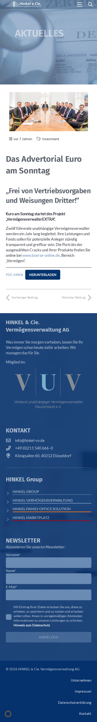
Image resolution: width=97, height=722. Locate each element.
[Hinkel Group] (9, 493)
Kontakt (85, 713)
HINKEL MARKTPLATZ (31, 517)
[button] (79, 4)
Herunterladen (42, 275)
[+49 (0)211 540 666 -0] (10, 448)
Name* (11, 571)
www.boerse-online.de (41, 255)
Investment (50, 139)
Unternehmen (81, 680)
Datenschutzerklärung (74, 702)
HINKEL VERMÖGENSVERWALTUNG (43, 500)
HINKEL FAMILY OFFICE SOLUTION (42, 509)
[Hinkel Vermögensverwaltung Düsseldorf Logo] (23, 4)
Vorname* (13, 555)
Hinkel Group (26, 491)
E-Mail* (11, 587)
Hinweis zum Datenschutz (32, 625)
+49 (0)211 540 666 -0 (34, 448)
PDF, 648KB (14, 275)
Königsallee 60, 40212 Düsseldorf (43, 455)
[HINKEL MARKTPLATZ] (9, 519)
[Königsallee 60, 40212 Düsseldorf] (10, 456)
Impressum (83, 691)
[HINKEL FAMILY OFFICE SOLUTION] (9, 510)
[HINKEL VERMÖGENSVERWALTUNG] (9, 502)
